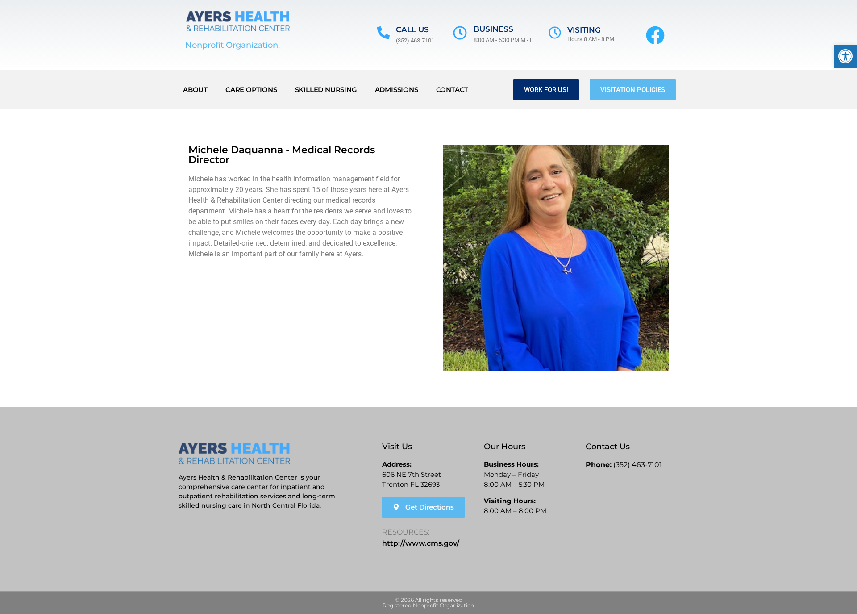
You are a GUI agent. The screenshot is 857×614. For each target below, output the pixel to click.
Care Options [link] (251, 89)
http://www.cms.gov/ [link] (420, 543)
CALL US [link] (412, 29)
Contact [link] (452, 89)
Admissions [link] (396, 89)
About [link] (195, 89)
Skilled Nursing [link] (326, 89)
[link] (845, 56)
